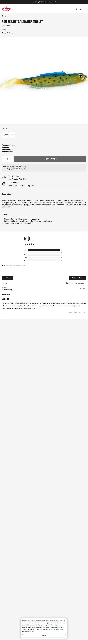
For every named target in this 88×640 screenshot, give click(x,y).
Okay (44, 635)
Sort (68, 283)
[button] (7, 33)
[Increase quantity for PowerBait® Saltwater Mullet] (11, 159)
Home (4, 16)
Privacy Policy (59, 629)
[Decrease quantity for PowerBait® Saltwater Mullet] (4, 159)
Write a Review (79, 278)
